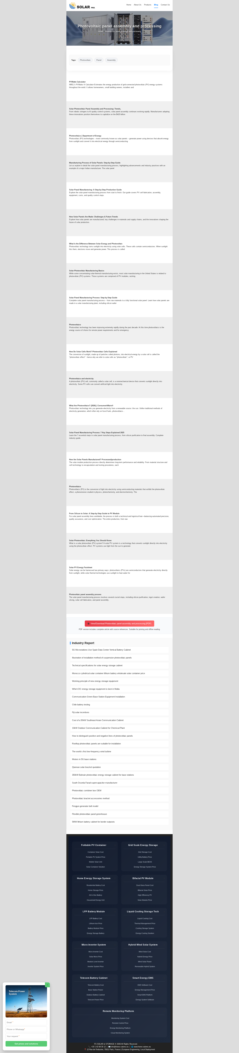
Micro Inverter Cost (96, 952)
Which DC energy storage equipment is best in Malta (95, 689)
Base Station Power (95, 990)
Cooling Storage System (145, 928)
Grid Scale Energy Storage (143, 845)
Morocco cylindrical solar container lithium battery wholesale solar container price (108, 673)
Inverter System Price (96, 966)
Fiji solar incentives (80, 712)
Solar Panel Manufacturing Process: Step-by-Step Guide (93, 298)
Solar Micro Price (95, 957)
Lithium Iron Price (95, 923)
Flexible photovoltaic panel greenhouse (89, 814)
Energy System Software (145, 1000)
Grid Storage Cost (145, 852)
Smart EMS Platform (144, 995)
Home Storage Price (95, 890)
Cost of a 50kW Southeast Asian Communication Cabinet (98, 720)
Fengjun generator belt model (85, 806)
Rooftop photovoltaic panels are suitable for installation (96, 743)
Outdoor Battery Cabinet (96, 995)
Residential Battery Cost (96, 885)
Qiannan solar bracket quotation (86, 767)
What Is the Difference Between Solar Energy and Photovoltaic (95, 244)
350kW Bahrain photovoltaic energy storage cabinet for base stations (103, 775)
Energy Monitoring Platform (120, 1028)
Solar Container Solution (95, 867)
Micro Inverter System (94, 945)
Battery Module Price (95, 928)
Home (128, 5)
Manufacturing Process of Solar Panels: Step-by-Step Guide (94, 163)
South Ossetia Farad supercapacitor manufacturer (94, 783)
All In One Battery (95, 895)
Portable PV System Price (95, 857)
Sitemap (141, 1044)
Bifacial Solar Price (145, 890)
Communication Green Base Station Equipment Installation (98, 696)
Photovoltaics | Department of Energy (85, 136)
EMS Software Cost (145, 985)
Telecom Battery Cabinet (93, 978)
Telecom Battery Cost (96, 985)
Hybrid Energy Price (144, 957)
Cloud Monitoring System (120, 1033)
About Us (137, 5)
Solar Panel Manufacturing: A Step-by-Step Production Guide (95, 190)
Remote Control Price (120, 1023)
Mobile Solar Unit (95, 862)
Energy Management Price (145, 990)
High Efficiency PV (145, 895)
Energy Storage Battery (95, 933)
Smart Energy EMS (143, 978)
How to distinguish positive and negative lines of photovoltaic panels (102, 736)
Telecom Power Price (96, 1000)
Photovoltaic (85, 60)
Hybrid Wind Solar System (143, 945)
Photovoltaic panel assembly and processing (123, 32)
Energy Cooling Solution (145, 933)
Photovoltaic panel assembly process (85, 594)
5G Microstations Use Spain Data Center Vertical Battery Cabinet (101, 650)
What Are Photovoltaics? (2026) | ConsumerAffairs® (91, 406)
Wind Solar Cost (145, 952)
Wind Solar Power (145, 962)
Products (147, 5)
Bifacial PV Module (143, 878)
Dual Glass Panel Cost (144, 885)
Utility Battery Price (145, 857)
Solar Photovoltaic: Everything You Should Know (90, 540)
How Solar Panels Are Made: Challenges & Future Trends (93, 217)
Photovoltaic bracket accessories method (90, 798)
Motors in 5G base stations (84, 759)
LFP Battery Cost (95, 918)
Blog (156, 5)
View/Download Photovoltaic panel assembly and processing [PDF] (120, 623)
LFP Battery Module (94, 911)
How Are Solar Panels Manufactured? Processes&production (95, 459)
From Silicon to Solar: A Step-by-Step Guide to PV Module (94, 513)
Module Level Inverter (95, 962)
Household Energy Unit (95, 900)
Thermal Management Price (144, 923)
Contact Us (165, 5)
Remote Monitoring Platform (118, 1011)
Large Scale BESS (145, 862)
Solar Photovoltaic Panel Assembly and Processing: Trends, (95, 109)
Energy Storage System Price (145, 867)
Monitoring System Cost (120, 1018)
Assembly (111, 60)
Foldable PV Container (93, 845)
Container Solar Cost (95, 852)
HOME (100, 32)
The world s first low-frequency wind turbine (91, 751)
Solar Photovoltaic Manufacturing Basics (86, 271)
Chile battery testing (81, 704)
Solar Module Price (145, 900)
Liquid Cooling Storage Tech (143, 911)
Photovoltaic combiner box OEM (86, 790)
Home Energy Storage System (94, 878)
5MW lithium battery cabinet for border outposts (93, 822)
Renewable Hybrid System (145, 966)
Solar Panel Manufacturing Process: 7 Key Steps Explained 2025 (96, 433)
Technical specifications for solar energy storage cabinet (97, 665)
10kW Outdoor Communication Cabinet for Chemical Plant (98, 728)
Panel (98, 60)
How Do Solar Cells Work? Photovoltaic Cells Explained (93, 352)
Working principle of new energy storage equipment (95, 681)
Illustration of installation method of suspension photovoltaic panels (102, 657)
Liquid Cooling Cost (144, 918)
